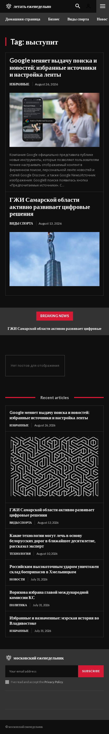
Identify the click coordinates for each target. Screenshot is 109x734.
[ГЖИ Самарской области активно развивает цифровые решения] (54, 259)
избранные (19, 84)
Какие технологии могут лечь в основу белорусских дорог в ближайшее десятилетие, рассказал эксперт (53, 540)
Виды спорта (21, 223)
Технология (20, 553)
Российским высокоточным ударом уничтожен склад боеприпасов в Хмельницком (54, 569)
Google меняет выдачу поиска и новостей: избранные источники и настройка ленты (53, 67)
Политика (18, 605)
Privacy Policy (53, 682)
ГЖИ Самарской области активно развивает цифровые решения (50, 206)
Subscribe (91, 671)
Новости (17, 579)
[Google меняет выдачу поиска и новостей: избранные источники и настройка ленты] (54, 120)
